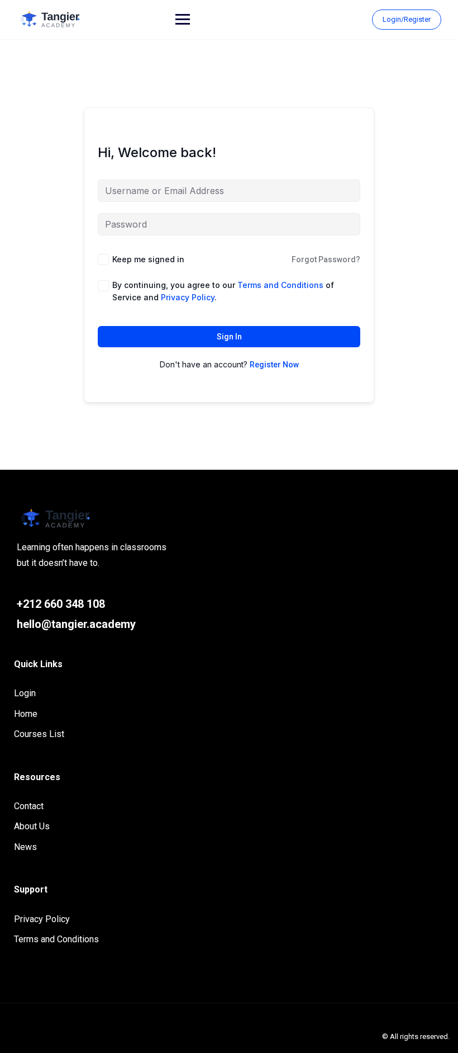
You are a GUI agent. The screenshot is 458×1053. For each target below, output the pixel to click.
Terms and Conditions (56, 939)
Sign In (229, 336)
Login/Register (407, 19)
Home (25, 714)
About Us (32, 826)
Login (25, 693)
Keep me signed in (148, 259)
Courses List (39, 734)
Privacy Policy (42, 919)
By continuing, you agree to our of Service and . (223, 291)
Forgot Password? (326, 259)
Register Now (274, 364)
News (25, 847)
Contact (29, 806)
